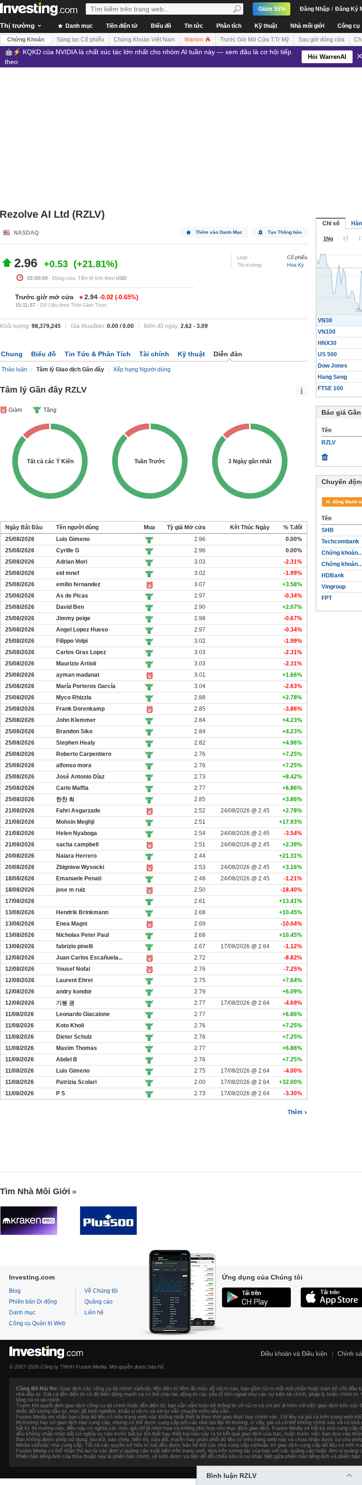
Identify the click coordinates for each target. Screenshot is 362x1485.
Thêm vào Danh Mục (219, 232)
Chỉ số (330, 223)
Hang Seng (332, 377)
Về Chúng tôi (101, 1291)
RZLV (328, 442)
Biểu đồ (161, 26)
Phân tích (228, 26)
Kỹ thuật (266, 26)
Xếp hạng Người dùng (142, 369)
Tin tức (193, 26)
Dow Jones (332, 365)
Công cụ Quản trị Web (37, 1323)
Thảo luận (14, 369)
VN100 (327, 331)
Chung (12, 354)
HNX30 (327, 343)
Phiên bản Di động (33, 1301)
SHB (327, 530)
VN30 (325, 320)
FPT (326, 598)
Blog (15, 1291)
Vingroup (333, 586)
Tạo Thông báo (285, 232)
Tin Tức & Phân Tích (98, 354)
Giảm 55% (272, 9)
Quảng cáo (98, 1301)
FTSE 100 (330, 388)
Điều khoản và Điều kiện (294, 1353)
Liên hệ (94, 1312)
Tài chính (154, 354)
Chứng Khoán (25, 39)
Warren (194, 39)
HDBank (332, 575)
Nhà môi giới (307, 26)
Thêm (295, 1112)
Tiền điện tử (122, 26)
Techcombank (340, 541)
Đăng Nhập (314, 9)
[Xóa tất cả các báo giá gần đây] (324, 454)
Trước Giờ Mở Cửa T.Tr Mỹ (254, 39)
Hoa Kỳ (295, 265)
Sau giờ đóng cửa (321, 39)
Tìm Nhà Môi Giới (35, 1191)
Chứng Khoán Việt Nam (144, 39)
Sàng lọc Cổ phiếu (80, 39)
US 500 (327, 354)
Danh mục (78, 26)
